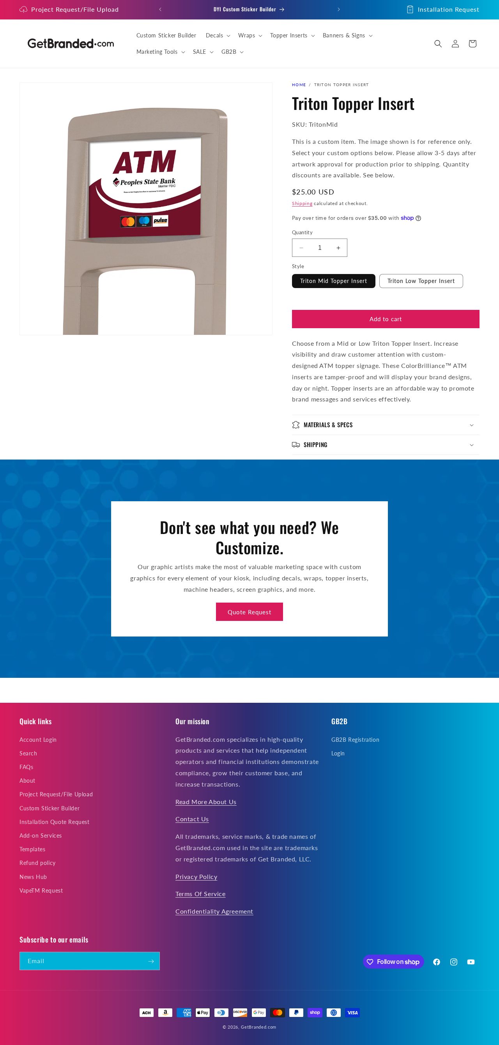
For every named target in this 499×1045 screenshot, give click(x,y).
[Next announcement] (338, 9)
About (27, 780)
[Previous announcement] (160, 9)
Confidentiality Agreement (214, 911)
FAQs (26, 767)
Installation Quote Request (54, 822)
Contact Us (192, 819)
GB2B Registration (355, 739)
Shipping (302, 203)
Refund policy (37, 863)
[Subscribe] (150, 961)
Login (338, 753)
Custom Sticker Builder (49, 808)
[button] (217, 35)
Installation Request (449, 9)
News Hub (33, 876)
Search (28, 753)
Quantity (302, 232)
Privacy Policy (196, 876)
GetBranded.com (258, 1026)
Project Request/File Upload (75, 9)
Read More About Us (206, 801)
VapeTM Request (41, 890)
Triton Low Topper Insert (421, 281)
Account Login (38, 739)
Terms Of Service (200, 894)
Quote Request (249, 611)
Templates (32, 849)
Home (299, 84)
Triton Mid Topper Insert (333, 281)
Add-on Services (40, 835)
